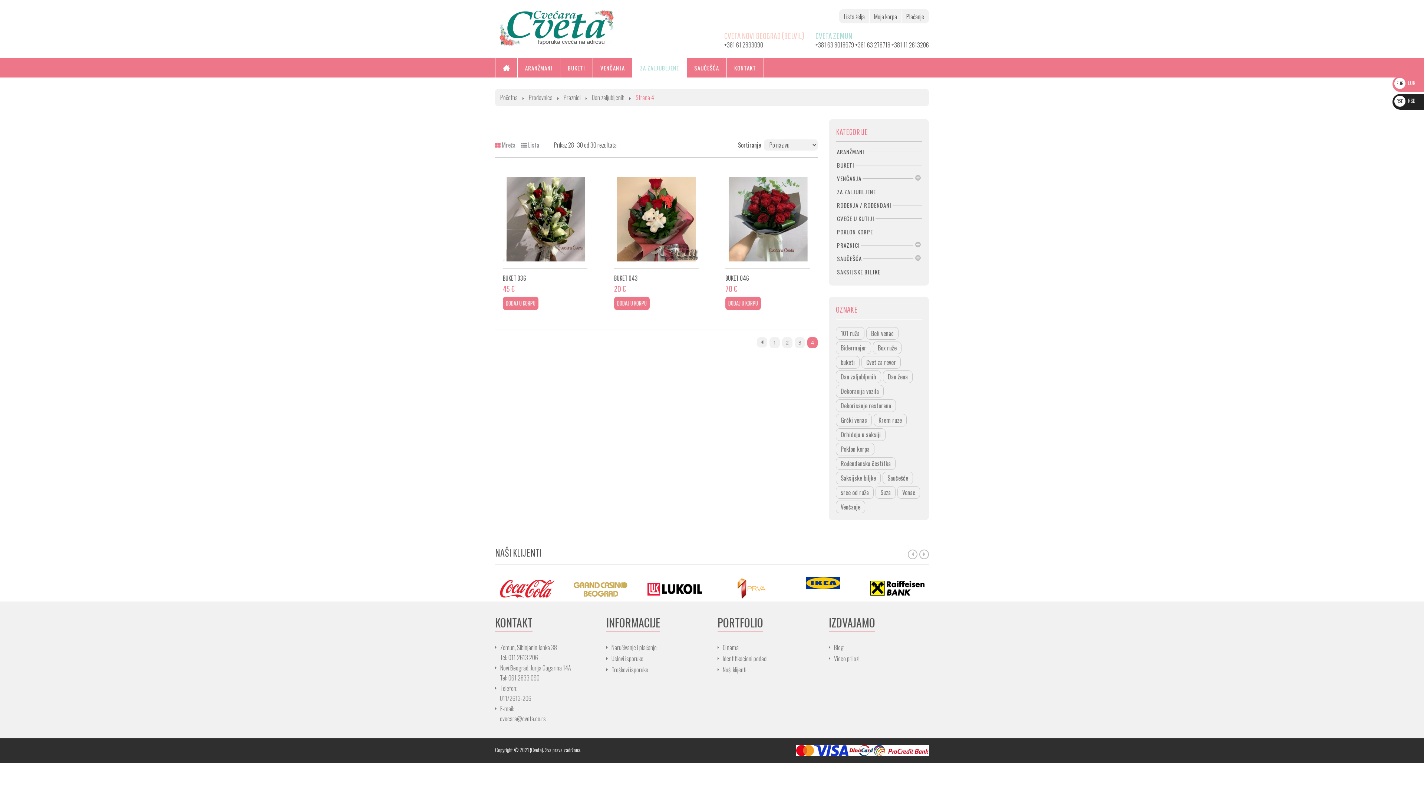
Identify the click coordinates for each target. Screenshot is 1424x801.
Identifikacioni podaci (745, 658)
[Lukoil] (674, 588)
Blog (839, 647)
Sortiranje (749, 145)
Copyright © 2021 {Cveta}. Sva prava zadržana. (538, 750)
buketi (848, 362)
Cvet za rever (881, 362)
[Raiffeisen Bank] (897, 588)
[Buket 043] (656, 219)
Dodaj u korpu (520, 303)
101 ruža (850, 333)
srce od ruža (855, 492)
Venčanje (850, 506)
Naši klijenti (734, 669)
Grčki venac (854, 420)
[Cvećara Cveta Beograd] (557, 27)
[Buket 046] (767, 219)
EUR (1406, 82)
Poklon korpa (855, 449)
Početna (509, 97)
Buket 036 (514, 278)
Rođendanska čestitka (866, 463)
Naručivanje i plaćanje (634, 647)
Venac (908, 492)
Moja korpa (885, 16)
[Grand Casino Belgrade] (600, 588)
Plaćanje (915, 16)
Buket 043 (626, 278)
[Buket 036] (545, 219)
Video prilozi (847, 658)
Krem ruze (890, 420)
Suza (885, 492)
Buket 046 (737, 278)
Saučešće (897, 478)
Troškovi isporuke (630, 669)
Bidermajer (853, 347)
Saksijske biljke (858, 478)
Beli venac (882, 333)
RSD (1406, 100)
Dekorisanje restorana (866, 405)
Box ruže (887, 347)
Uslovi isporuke (627, 658)
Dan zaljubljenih (608, 97)
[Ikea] (823, 583)
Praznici (572, 97)
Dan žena (898, 376)
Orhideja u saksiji (861, 434)
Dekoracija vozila (860, 391)
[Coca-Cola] (526, 588)
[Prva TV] (749, 588)
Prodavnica (541, 97)
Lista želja (854, 16)
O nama (731, 647)
